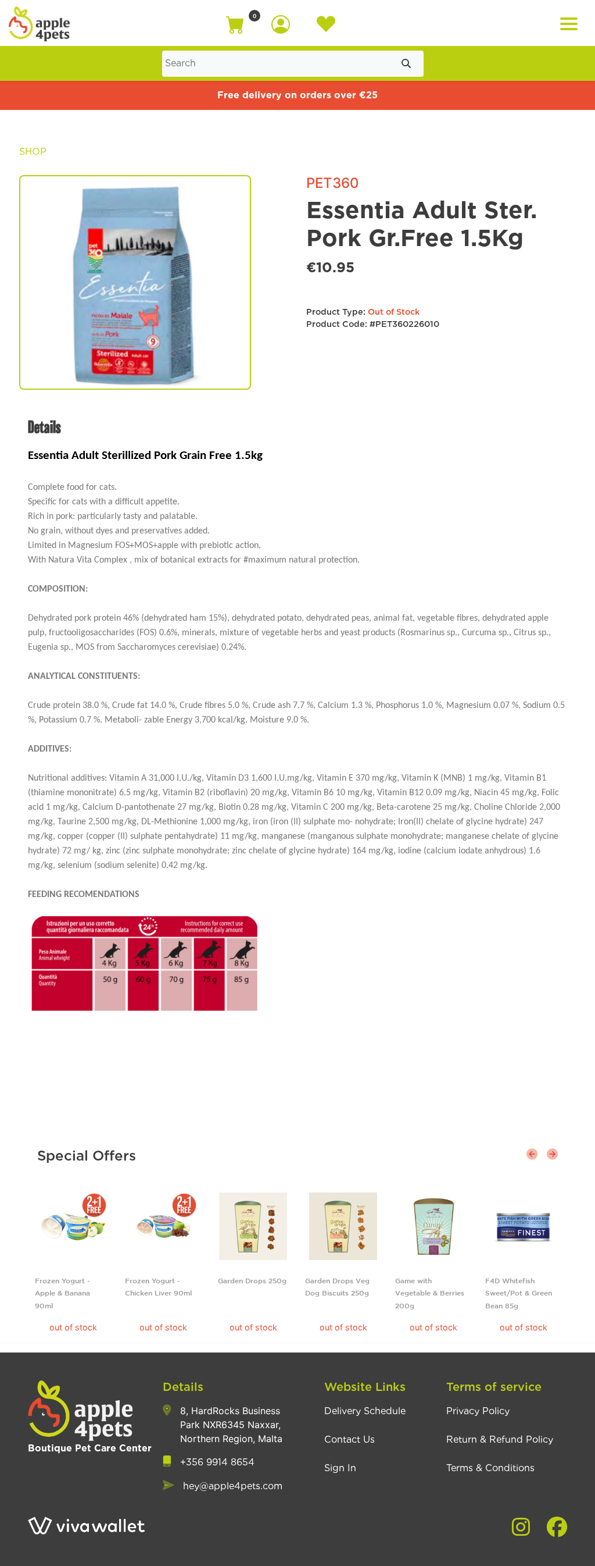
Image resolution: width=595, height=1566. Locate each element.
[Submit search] (406, 64)
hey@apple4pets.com (232, 1486)
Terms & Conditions (490, 1468)
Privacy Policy (478, 1411)
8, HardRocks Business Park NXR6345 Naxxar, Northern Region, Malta (231, 1424)
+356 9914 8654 (217, 1462)
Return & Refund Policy (499, 1440)
